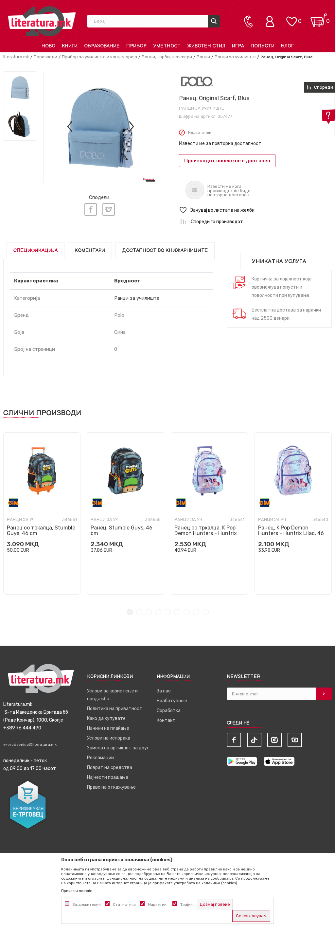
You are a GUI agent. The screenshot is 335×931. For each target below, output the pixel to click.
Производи (45, 56)
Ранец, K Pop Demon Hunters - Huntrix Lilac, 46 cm (291, 533)
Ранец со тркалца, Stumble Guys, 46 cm (41, 530)
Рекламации (100, 758)
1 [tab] (130, 612)
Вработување (172, 701)
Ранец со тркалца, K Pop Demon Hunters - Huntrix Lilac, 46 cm (205, 533)
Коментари (90, 250)
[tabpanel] (41, 513)
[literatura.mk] (41, 21)
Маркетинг (158, 904)
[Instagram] (274, 739)
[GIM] (13, 503)
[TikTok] (254, 739)
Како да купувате (106, 718)
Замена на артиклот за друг (118, 748)
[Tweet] (108, 209)
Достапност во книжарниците (165, 250)
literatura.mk (16, 56)
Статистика (124, 904)
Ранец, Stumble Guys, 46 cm (121, 530)
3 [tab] (149, 612)
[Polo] (197, 81)
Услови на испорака (108, 738)
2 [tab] (139, 612)
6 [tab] (177, 612)
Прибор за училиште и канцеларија (99, 56)
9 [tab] (206, 612)
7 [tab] (187, 612)
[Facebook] (90, 209)
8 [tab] (196, 612)
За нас (164, 691)
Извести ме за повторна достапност (220, 143)
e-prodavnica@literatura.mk (30, 744)
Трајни (186, 904)
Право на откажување (111, 787)
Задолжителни (87, 904)
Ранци (203, 56)
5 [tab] (168, 612)
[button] (255, 210)
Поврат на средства (109, 767)
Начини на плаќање (108, 728)
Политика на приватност (114, 708)
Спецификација (35, 250)
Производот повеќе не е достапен (227, 161)
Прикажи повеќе (76, 891)
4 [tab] (158, 612)
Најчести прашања (107, 777)
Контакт (166, 720)
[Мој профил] (271, 21)
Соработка (169, 710)
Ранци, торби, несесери (167, 56)
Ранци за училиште (235, 56)
